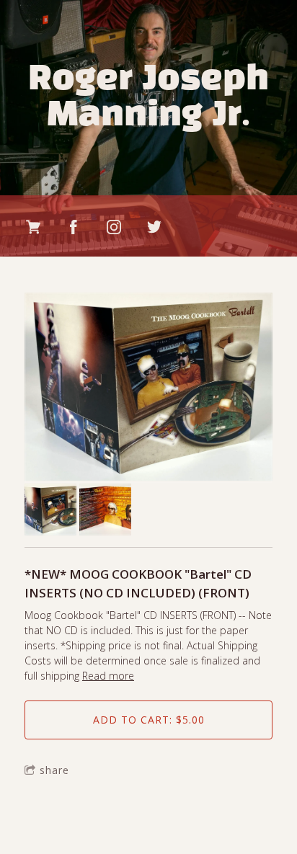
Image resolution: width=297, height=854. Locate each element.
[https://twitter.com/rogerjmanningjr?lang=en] (154, 227)
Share (54, 770)
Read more (108, 675)
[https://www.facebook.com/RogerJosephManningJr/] (73, 227)
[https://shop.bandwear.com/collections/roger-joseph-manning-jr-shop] (33, 227)
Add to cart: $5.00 (149, 719)
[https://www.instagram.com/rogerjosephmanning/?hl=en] (114, 227)
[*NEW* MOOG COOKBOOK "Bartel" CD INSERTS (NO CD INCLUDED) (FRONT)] (148, 388)
